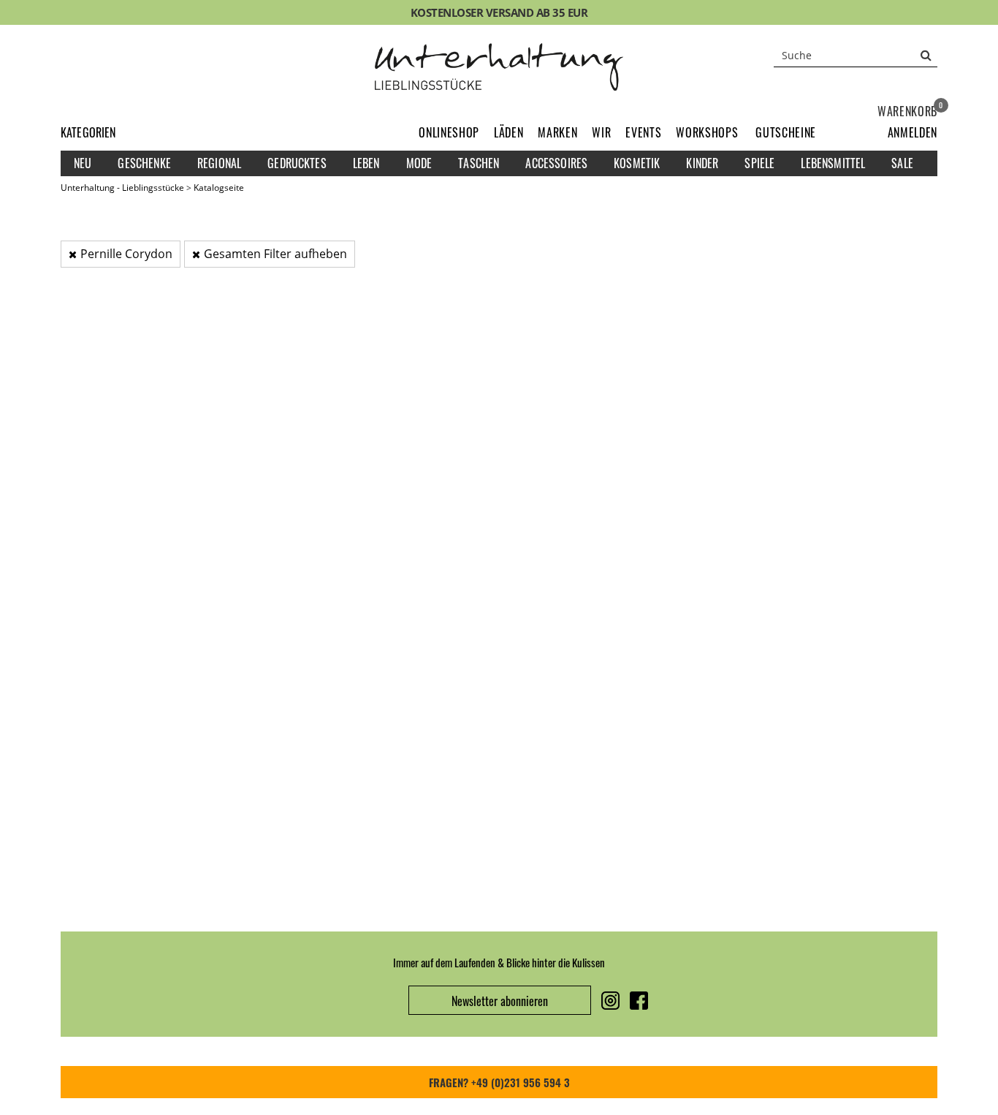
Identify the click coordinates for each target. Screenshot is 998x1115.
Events (643, 132)
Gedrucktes (297, 163)
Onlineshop (449, 132)
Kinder (702, 163)
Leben (366, 163)
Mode (419, 163)
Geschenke (144, 163)
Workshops (707, 132)
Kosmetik (637, 163)
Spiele (759, 163)
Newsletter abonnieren (500, 1001)
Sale (902, 163)
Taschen (478, 163)
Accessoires (556, 163)
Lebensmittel (833, 163)
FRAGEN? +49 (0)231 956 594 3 (499, 1082)
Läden (508, 132)
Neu (82, 163)
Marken (557, 132)
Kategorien (88, 132)
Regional (219, 163)
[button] (912, 132)
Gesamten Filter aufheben (275, 254)
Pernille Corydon (126, 254)
